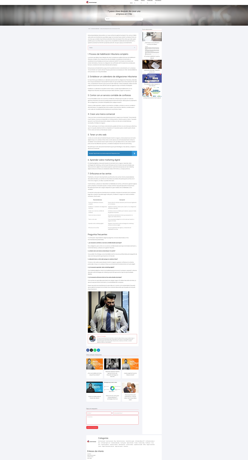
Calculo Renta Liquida (130, 441)
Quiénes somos (90, 456)
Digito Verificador (130, 442)
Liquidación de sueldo (138, 444)
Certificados (150, 0)
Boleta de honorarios (121, 441)
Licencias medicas (129, 444)
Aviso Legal (89, 458)
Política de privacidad (91, 455)
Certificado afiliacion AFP (140, 441)
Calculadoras (158, 0)
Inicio (131, 2)
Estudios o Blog (141, 442)
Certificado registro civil (105, 442)
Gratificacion (147, 442)
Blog (115, 441)
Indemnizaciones (122, 444)
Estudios (136, 442)
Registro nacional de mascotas (108, 446)
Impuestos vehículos (114, 444)
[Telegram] (98, 350)
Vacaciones (125, 446)
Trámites (136, 0)
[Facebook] (87, 350)
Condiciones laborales (115, 442)
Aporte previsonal (109, 441)
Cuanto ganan (123, 442)
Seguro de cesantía (119, 446)
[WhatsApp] (94, 350)
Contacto (89, 453)
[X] (91, 350)
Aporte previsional (101, 441)
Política (144, 444)
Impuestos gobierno (105, 444)
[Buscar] (140, 18)
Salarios (143, 0)
